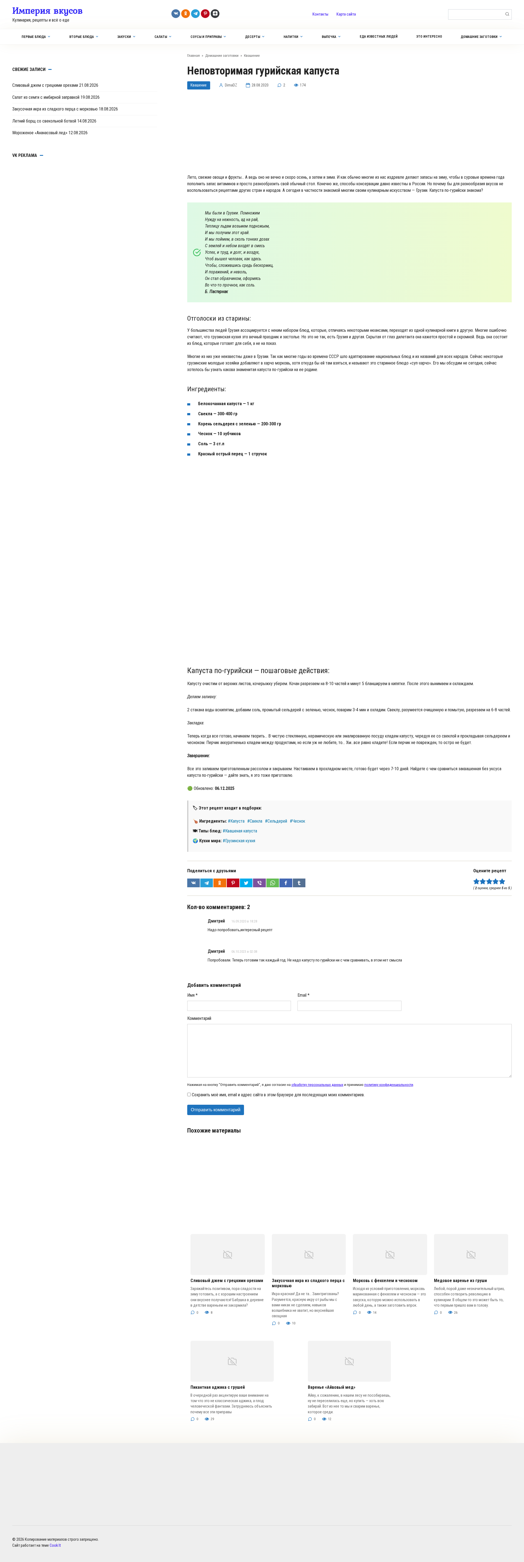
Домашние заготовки (479, 37)
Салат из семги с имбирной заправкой (45, 97)
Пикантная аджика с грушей (217, 1387)
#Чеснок (297, 821)
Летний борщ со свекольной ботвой (44, 121)
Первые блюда (34, 37)
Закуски (124, 37)
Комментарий (199, 1018)
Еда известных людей (379, 36)
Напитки (291, 37)
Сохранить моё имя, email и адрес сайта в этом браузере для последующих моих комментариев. (278, 1094)
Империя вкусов (47, 10)
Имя (192, 995)
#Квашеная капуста (240, 831)
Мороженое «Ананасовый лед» (39, 132)
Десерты (252, 37)
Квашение (198, 85)
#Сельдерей (276, 821)
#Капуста (236, 821)
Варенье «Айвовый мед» (331, 1387)
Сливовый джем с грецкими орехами (226, 1280)
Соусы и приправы (206, 37)
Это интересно (429, 36)
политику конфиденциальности (388, 1084)
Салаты (160, 37)
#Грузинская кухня (239, 840)
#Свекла (254, 821)
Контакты (320, 14)
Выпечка (329, 37)
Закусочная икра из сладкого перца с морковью (55, 109)
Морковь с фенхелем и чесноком (385, 1280)
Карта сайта (346, 14)
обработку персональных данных (317, 1084)
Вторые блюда (81, 37)
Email (303, 995)
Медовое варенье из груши (460, 1280)
